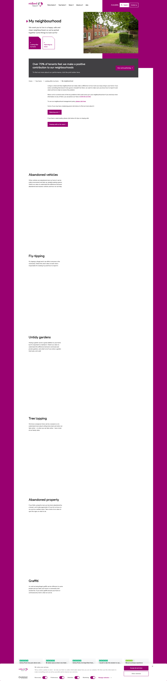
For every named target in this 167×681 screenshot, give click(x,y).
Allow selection (136, 673)
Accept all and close (136, 668)
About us (79, 5)
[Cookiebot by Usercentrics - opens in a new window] (23, 677)
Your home (62, 5)
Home (30, 81)
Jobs (87, 5)
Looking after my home (52, 81)
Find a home (51, 5)
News (71, 5)
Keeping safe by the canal (57, 124)
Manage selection (103, 677)
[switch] (61, 677)
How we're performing (124, 68)
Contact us (134, 5)
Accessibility (115, 5)
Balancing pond (53, 112)
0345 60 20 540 (85, 97)
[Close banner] (152, 666)
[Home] (36, 4)
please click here (81, 101)
